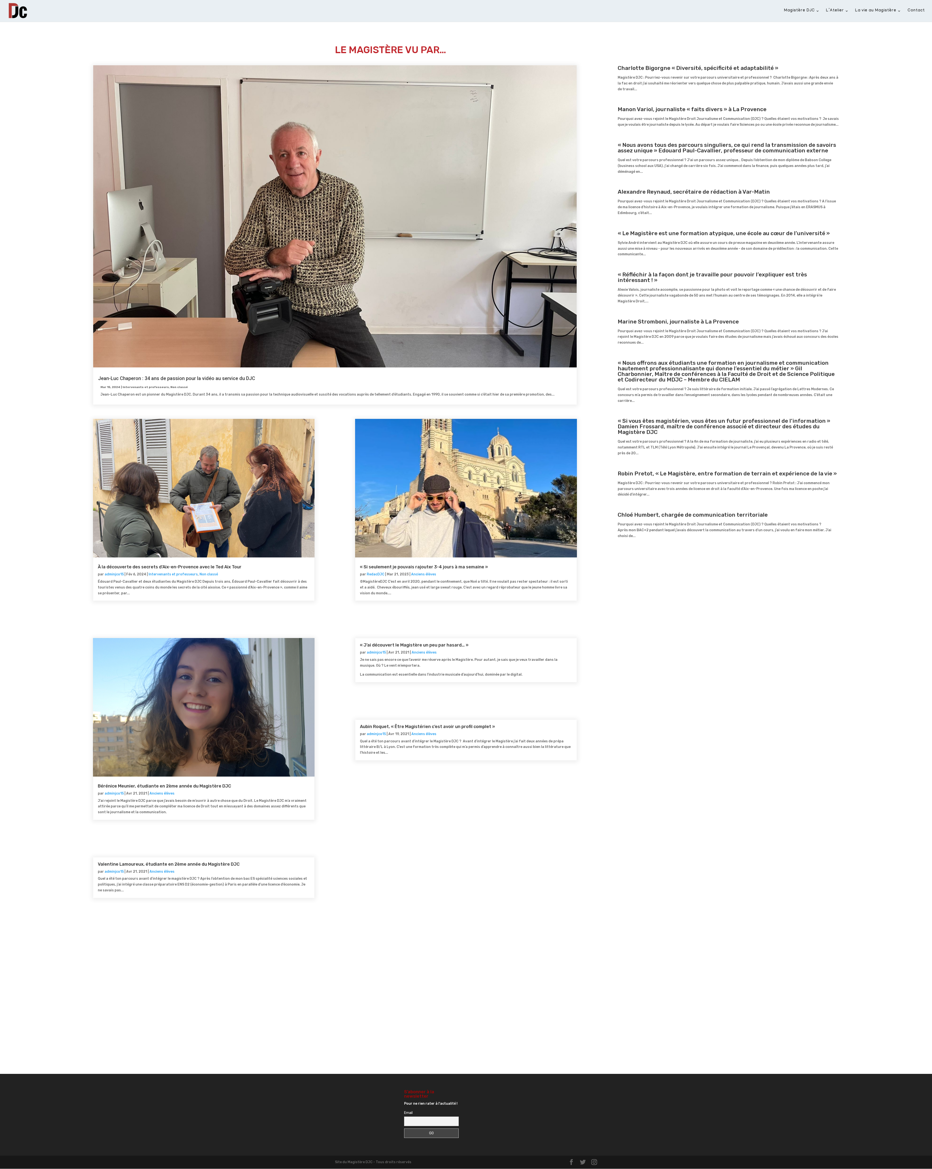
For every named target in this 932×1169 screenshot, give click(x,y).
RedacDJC (375, 574)
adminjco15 (114, 574)
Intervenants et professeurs (146, 387)
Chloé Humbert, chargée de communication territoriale (693, 514)
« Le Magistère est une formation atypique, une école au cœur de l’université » (724, 233)
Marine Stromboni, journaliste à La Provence (678, 321)
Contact (916, 11)
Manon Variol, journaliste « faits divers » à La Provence (692, 109)
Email (408, 1113)
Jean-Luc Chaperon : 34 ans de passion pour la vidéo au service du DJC (176, 378)
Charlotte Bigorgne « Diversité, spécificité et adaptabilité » (698, 68)
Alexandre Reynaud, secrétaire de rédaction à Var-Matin (694, 191)
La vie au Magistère (875, 11)
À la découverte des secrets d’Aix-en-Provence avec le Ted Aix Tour (169, 567)
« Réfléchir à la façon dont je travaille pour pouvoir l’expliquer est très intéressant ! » (712, 277)
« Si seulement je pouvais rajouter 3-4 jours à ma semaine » (424, 567)
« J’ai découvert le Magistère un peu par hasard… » (414, 645)
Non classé (179, 387)
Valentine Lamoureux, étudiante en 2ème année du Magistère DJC (169, 864)
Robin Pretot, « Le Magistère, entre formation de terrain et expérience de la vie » (727, 473)
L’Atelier (835, 11)
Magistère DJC (799, 11)
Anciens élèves (162, 793)
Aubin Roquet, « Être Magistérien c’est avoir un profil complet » (427, 726)
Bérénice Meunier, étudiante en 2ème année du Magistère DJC (164, 786)
